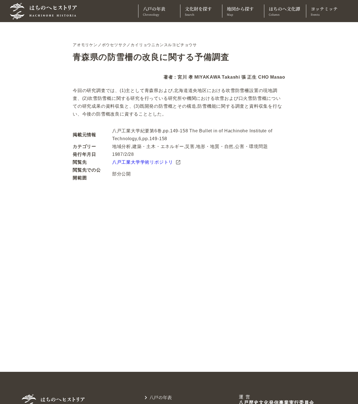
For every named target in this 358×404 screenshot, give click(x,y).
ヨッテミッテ (324, 11)
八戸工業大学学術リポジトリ (142, 162)
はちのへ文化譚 (284, 11)
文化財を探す (198, 11)
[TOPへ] (45, 11)
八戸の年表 (154, 11)
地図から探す (240, 11)
